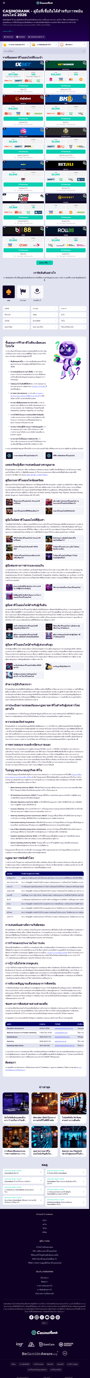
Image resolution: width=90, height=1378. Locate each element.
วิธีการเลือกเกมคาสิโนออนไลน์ (45, 1251)
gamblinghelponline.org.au (64, 1045)
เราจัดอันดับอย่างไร (44, 1289)
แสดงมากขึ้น (43, 263)
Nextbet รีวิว (23, 188)
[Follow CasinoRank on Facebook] (31, 1317)
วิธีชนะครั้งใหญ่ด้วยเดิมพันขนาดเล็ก (44, 1255)
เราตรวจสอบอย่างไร (44, 1285)
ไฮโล (45, 1228)
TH (43, 1323)
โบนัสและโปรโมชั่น (38, 386)
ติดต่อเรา (44, 1281)
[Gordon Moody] (66, 1344)
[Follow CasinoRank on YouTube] (47, 1317)
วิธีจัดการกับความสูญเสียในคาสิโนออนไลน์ (44, 1263)
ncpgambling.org (61, 1033)
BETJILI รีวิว (66, 188)
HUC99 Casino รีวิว (66, 155)
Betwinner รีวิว (66, 89)
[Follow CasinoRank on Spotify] (52, 1317)
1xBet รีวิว (23, 89)
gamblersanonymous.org (64, 1028)
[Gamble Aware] (40, 1353)
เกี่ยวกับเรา (44, 1278)
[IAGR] (19, 1344)
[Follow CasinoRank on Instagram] (36, 1317)
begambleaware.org (62, 1037)
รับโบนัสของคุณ (23, 86)
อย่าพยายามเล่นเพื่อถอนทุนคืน (57, 953)
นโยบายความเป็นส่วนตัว (44, 1293)
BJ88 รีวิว (23, 254)
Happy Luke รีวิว (23, 155)
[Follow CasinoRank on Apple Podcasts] (58, 1317)
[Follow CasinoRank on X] (42, 1317)
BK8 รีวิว (66, 122)
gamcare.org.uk (60, 1041)
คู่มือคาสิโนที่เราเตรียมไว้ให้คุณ (36, 475)
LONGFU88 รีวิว (23, 221)
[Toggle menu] (4, 3)
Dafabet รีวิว (23, 122)
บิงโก (45, 1220)
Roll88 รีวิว (66, 254)
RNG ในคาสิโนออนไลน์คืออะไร (44, 1259)
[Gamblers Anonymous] (31, 1344)
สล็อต (44, 1232)
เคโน (45, 1224)
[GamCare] (46, 1344)
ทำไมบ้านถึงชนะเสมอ (44, 1247)
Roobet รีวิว (66, 221)
